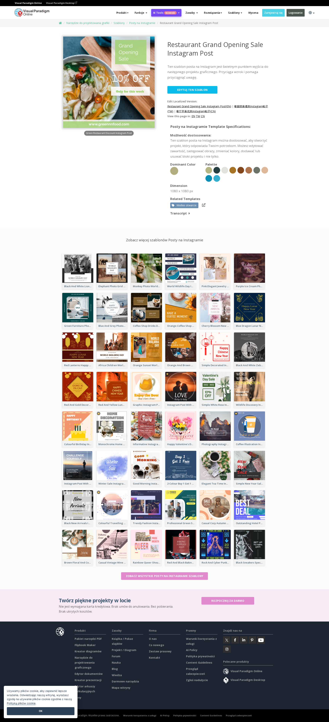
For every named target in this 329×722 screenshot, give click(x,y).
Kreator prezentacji (88, 680)
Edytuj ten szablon (192, 90)
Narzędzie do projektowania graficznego (85, 662)
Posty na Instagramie (142, 23)
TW (198, 116)
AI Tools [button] (164, 12)
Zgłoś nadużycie (197, 680)
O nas (153, 639)
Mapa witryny (121, 687)
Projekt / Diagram (124, 650)
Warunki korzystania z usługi (139, 715)
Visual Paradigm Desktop (60, 3)
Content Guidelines (199, 662)
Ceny (78, 697)
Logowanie (295, 12)
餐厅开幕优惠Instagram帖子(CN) (196, 111)
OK (40, 710)
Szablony (119, 23)
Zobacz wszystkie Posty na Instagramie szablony (164, 576)
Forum (116, 656)
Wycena (253, 12)
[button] (141, 13)
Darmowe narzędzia (125, 681)
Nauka (116, 662)
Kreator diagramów (88, 651)
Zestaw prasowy (160, 651)
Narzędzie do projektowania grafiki (87, 23)
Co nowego (156, 645)
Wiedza (117, 675)
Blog (115, 669)
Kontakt (154, 657)
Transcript (178, 213)
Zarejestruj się (273, 12)
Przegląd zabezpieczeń (239, 715)
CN (203, 116)
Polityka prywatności (200, 656)
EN (193, 116)
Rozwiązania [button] (212, 12)
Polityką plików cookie (21, 703)
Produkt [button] (121, 12)
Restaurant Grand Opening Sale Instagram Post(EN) (199, 106)
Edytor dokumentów (89, 674)
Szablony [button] (234, 12)
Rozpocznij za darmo (227, 600)
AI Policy (191, 650)
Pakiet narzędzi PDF (88, 639)
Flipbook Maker (85, 645)
